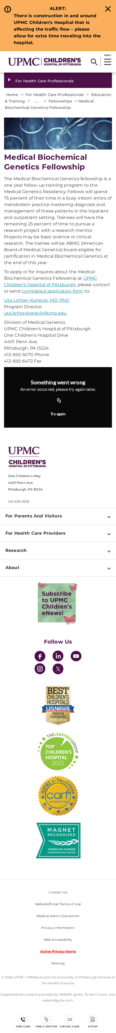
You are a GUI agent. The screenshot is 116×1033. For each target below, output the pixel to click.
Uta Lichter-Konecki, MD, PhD (36, 300)
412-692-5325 (18, 501)
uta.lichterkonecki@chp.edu (35, 313)
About (12, 567)
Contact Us (58, 892)
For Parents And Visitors (33, 516)
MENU (107, 55)
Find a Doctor (46, 1026)
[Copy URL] (59, 400)
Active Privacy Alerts (58, 951)
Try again (58, 413)
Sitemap (58, 963)
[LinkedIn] (58, 656)
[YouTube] (76, 656)
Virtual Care (69, 1026)
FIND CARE (23, 1026)
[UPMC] (44, 61)
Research (16, 550)
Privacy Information (57, 928)
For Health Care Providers (35, 533)
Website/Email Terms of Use (58, 904)
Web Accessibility (58, 940)
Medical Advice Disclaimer (58, 916)
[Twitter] (58, 668)
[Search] (94, 62)
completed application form (52, 291)
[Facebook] (40, 656)
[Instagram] (40, 669)
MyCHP (93, 1026)
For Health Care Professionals (44, 81)
